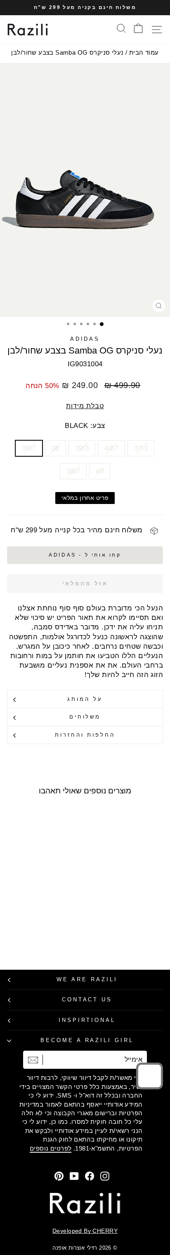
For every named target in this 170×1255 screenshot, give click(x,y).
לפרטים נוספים (50, 1148)
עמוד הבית (144, 52)
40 (100, 471)
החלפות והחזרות (85, 735)
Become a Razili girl (87, 1040)
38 (55, 448)
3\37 (141, 448)
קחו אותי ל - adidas (85, 555)
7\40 (111, 448)
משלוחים (85, 717)
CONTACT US (87, 999)
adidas (85, 339)
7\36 (29, 448)
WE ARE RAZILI (87, 979)
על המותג (85, 699)
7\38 (73, 471)
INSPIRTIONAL (87, 1020)
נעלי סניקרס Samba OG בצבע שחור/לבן (67, 52)
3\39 (82, 448)
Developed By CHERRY (85, 1230)
